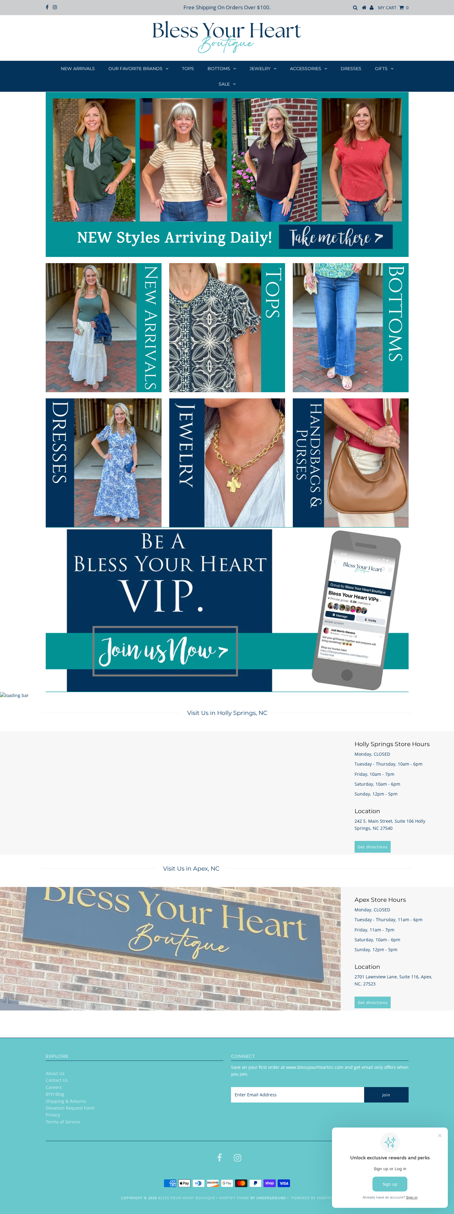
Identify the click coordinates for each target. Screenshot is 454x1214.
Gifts (381, 68)
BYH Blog (55, 1094)
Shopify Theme (234, 1197)
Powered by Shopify (312, 1197)
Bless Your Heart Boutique (186, 1197)
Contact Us (57, 1080)
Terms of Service (63, 1122)
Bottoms (219, 68)
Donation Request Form (70, 1108)
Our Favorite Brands (135, 68)
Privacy (53, 1115)
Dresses (351, 68)
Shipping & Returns (66, 1101)
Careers (54, 1087)
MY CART (393, 8)
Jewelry (260, 68)
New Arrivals (78, 68)
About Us (55, 1073)
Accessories (305, 68)
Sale (224, 84)
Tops (188, 68)
